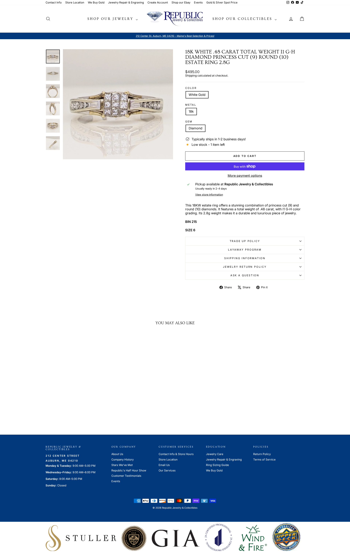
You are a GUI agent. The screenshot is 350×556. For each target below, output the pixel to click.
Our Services (167, 470)
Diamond (195, 128)
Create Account (157, 2)
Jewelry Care (214, 454)
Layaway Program (245, 249)
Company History (122, 459)
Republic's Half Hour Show (128, 470)
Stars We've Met (122, 465)
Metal (190, 104)
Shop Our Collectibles (243, 19)
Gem (188, 121)
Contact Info (54, 2)
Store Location (74, 2)
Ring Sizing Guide (217, 465)
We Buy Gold (96, 2)
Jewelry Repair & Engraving (126, 2)
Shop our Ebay (181, 2)
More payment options (245, 175)
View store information (209, 194)
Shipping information (244, 258)
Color (191, 88)
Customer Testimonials (126, 475)
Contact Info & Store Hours (176, 454)
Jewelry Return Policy (245, 266)
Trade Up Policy (245, 241)
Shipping (191, 75)
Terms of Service (264, 459)
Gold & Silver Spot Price (222, 2)
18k (191, 111)
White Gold (197, 95)
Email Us (164, 465)
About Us (117, 454)
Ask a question (244, 275)
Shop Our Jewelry (111, 19)
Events (198, 2)
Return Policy (262, 454)
